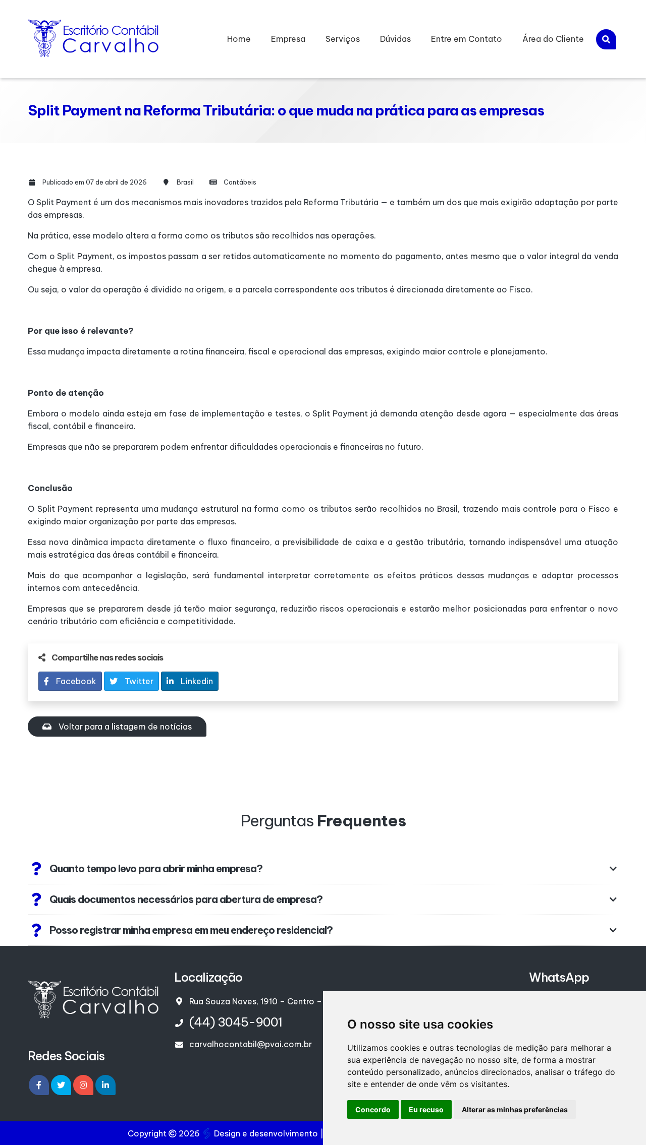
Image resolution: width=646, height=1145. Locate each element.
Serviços (343, 39)
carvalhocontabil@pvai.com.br (250, 1044)
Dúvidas (395, 39)
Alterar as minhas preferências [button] (515, 1109)
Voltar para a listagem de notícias (124, 726)
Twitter (138, 681)
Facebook (75, 681)
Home (239, 39)
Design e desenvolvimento (266, 1133)
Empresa (288, 39)
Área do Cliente (553, 39)
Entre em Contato (466, 39)
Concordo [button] (373, 1109)
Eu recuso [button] (426, 1109)
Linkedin (196, 681)
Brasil (185, 182)
